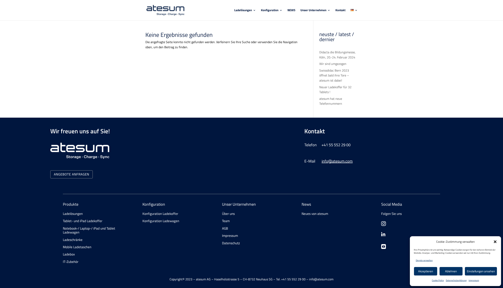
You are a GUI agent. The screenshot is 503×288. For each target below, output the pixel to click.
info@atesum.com (337, 161)
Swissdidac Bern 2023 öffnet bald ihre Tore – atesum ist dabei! (334, 75)
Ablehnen (451, 271)
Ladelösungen (243, 10)
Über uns (228, 213)
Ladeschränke (73, 239)
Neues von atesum (315, 213)
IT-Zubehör (70, 261)
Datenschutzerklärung (456, 280)
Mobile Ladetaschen (77, 247)
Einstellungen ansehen (481, 271)
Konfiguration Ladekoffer (160, 213)
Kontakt (340, 10)
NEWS (291, 10)
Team (226, 220)
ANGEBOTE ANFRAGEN (71, 174)
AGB (225, 228)
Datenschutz (231, 243)
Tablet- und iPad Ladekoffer (82, 220)
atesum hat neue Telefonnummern (330, 101)
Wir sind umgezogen (332, 63)
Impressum (474, 280)
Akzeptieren (425, 271)
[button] (495, 242)
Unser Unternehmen (313, 10)
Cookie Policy (438, 280)
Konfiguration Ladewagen (160, 220)
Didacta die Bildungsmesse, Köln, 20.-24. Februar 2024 (337, 55)
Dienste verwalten (424, 260)
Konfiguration (269, 10)
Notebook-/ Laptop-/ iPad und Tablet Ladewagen (89, 230)
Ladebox (69, 254)
